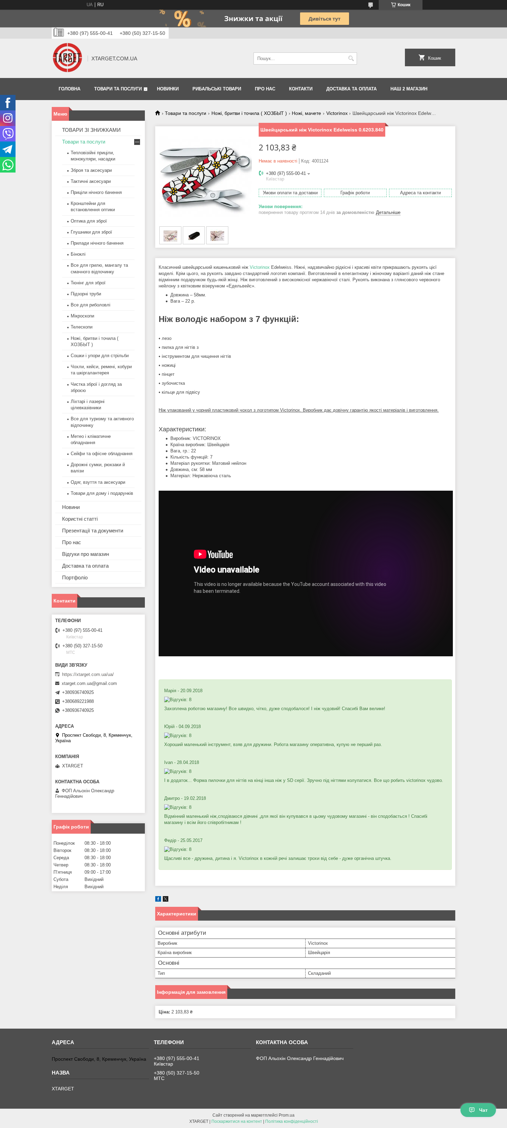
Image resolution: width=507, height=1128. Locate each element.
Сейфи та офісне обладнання (101, 453)
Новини (71, 507)
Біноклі (78, 254)
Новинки (168, 88)
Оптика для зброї (89, 221)
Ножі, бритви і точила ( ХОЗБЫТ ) (249, 113)
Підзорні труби (86, 293)
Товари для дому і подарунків (102, 493)
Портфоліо (75, 577)
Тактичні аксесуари (91, 181)
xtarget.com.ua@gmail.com (89, 683)
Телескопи (81, 327)
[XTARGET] (67, 58)
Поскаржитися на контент (236, 1121)
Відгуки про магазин (85, 554)
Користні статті (80, 519)
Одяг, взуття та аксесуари (98, 482)
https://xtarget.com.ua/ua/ (88, 674)
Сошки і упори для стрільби (100, 355)
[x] (165, 900)
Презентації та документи (92, 530)
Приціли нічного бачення (96, 192)
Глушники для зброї (91, 232)
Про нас (265, 88)
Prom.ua (287, 1115)
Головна (69, 88)
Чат (483, 1110)
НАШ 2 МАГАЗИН (408, 88)
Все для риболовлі (90, 304)
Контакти (300, 88)
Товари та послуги (118, 88)
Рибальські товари (216, 88)
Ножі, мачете (306, 113)
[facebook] (158, 900)
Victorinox (337, 113)
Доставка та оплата (351, 88)
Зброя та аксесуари (91, 170)
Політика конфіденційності (291, 1121)
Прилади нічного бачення (97, 243)
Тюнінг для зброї (88, 282)
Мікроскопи (82, 315)
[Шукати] (351, 58)
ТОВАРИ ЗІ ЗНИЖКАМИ (91, 130)
